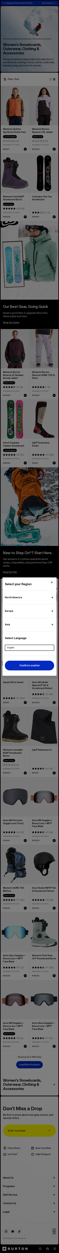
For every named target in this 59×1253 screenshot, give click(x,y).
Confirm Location (30, 665)
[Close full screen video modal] (52, 582)
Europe (9, 611)
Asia (7, 624)
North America (13, 597)
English (10, 648)
